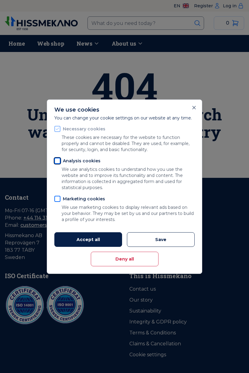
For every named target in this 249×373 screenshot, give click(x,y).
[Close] (194, 108)
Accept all (88, 239)
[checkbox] (57, 129)
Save (160, 239)
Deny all (124, 259)
